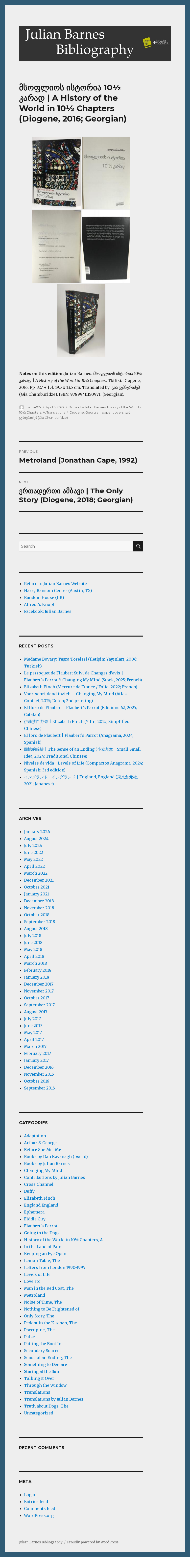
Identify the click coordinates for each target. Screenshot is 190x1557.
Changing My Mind (43, 1170)
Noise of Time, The (43, 1302)
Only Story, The (39, 1315)
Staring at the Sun (41, 1371)
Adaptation (35, 1135)
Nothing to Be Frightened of (51, 1309)
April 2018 (34, 956)
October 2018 (36, 914)
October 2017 (36, 997)
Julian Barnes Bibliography (41, 1542)
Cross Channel (38, 1184)
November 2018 (39, 907)
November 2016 (39, 1074)
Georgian (92, 412)
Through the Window (45, 1385)
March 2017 (35, 1046)
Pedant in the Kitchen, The (50, 1322)
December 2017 (38, 984)
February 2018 (37, 970)
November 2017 (39, 991)
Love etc (32, 1281)
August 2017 (35, 1011)
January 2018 (36, 977)
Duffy (29, 1191)
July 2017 (32, 1018)
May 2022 (33, 859)
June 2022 (33, 852)
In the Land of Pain (42, 1246)
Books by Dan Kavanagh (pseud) (56, 1156)
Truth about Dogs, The (46, 1406)
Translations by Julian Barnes (53, 1399)
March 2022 (36, 873)
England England (41, 1205)
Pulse (29, 1336)
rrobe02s (34, 407)
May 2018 (33, 949)
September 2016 (39, 1088)
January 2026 (37, 831)
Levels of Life (37, 1274)
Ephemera (34, 1212)
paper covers (112, 412)
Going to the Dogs (42, 1232)
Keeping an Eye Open (45, 1253)
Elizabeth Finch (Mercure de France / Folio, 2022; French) (80, 686)
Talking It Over (39, 1378)
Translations (56, 412)
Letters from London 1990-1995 (54, 1267)
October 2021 (36, 887)
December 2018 (39, 900)
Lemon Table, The (42, 1260)
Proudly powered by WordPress (93, 1542)
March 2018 (35, 963)
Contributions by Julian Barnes (54, 1177)
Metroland (34, 1295)
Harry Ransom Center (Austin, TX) (58, 590)
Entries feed (36, 1501)
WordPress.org (39, 1515)
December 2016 (39, 1067)
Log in (30, 1494)
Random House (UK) (44, 597)
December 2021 (39, 880)
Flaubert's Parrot (40, 1225)
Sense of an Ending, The (48, 1357)
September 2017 (39, 1004)
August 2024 (36, 838)
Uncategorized (38, 1412)
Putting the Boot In (42, 1343)
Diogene (77, 412)
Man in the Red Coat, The (49, 1288)
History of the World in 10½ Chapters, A (63, 1239)
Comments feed (39, 1508)
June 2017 (33, 1025)
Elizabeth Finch (39, 1198)
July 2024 (33, 845)
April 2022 (34, 866)
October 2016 (36, 1081)
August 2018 (36, 928)
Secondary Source (41, 1350)
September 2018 (39, 921)
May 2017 (33, 1032)
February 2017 (37, 1053)
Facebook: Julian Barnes (47, 611)
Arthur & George (40, 1142)
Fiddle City (35, 1218)
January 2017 (36, 1060)
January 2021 (36, 893)
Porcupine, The (39, 1329)
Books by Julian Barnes (87, 407)
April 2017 (34, 1039)
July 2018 (32, 935)
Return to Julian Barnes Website (55, 583)
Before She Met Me (42, 1149)
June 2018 (33, 942)
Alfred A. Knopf (39, 604)
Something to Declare (45, 1364)
